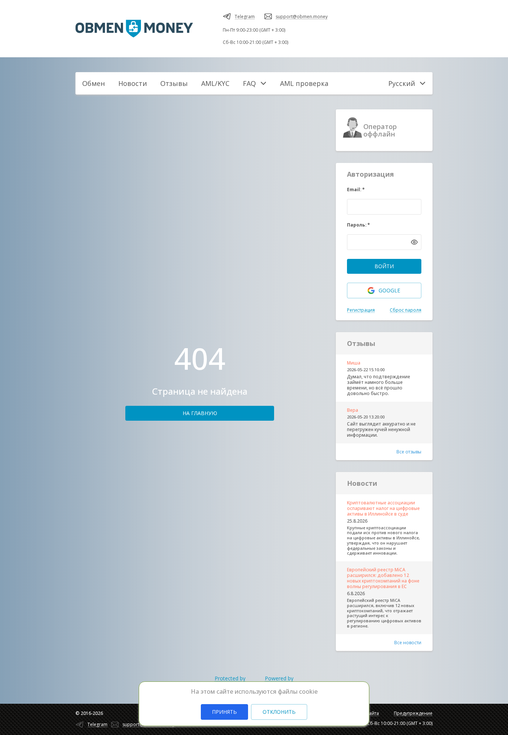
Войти (384, 266)
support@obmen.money (302, 16)
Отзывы (174, 83)
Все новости (407, 642)
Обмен (93, 83)
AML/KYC (215, 83)
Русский (401, 83)
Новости (132, 83)
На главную (200, 413)
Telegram (245, 16)
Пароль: (358, 225)
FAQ (249, 83)
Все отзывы (408, 452)
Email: (356, 189)
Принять (224, 711)
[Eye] (414, 242)
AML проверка (304, 83)
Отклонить (279, 711)
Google (389, 290)
